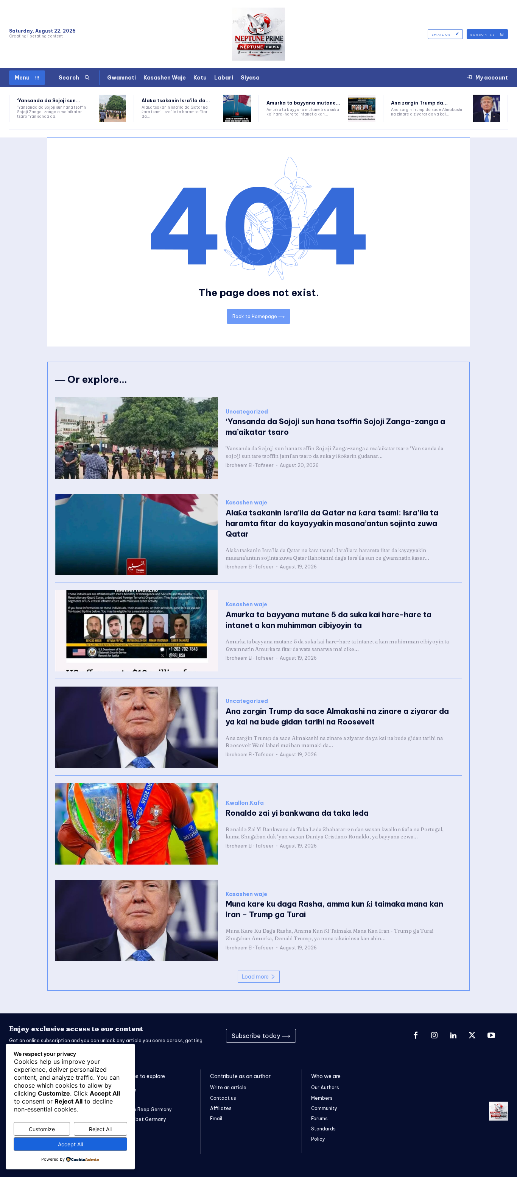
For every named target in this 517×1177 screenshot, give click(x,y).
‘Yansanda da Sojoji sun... (48, 100)
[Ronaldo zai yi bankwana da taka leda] (136, 824)
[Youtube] (491, 1035)
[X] (472, 1035)
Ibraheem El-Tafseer (250, 465)
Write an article (228, 1087)
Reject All (100, 1129)
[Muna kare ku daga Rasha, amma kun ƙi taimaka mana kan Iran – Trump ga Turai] (136, 920)
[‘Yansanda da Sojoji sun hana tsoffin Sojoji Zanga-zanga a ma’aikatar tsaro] (112, 108)
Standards (323, 1129)
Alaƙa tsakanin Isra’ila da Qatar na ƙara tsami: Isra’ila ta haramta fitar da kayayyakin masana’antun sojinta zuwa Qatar (332, 523)
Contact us (223, 1098)
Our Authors (325, 1087)
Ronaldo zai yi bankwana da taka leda (297, 813)
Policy (318, 1139)
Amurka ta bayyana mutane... (303, 103)
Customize (42, 1129)
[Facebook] (415, 1035)
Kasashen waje (246, 503)
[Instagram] (434, 1035)
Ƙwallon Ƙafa (245, 803)
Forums (319, 1118)
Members (322, 1098)
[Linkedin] (453, 1035)
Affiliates (221, 1108)
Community (324, 1108)
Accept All (70, 1144)
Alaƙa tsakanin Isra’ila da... (176, 100)
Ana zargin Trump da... (419, 103)
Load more (255, 976)
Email (216, 1118)
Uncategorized (247, 412)
